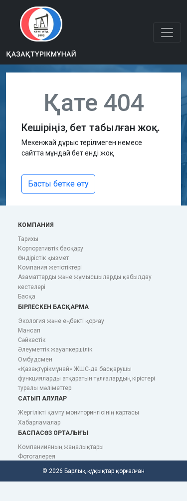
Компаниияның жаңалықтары (61, 447)
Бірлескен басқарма (53, 307)
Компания (36, 225)
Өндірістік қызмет (43, 258)
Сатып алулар (42, 398)
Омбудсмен (35, 359)
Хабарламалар (39, 422)
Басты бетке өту (58, 183)
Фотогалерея (36, 456)
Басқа (26, 296)
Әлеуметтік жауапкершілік (55, 349)
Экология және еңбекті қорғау (61, 321)
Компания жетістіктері (50, 267)
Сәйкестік (31, 340)
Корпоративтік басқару (50, 248)
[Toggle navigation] (167, 32)
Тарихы (28, 239)
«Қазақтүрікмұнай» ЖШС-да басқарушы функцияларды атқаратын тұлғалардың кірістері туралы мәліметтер (86, 379)
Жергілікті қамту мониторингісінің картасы (78, 412)
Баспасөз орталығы (53, 433)
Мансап (29, 330)
